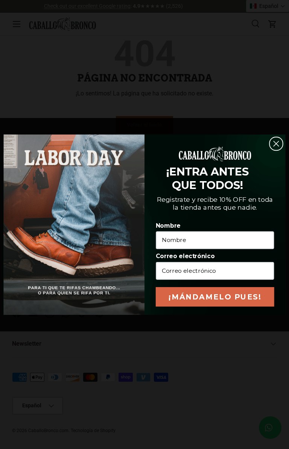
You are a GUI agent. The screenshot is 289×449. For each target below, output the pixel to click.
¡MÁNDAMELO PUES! (215, 296)
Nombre (168, 225)
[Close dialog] (276, 143)
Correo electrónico (185, 255)
